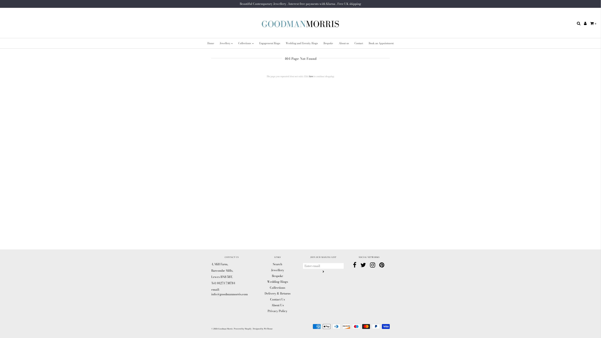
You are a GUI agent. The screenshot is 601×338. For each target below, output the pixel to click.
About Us (277, 305)
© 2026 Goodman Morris (222, 328)
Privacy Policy (277, 311)
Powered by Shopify (243, 328)
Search (277, 264)
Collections (277, 287)
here (311, 76)
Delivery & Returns (277, 293)
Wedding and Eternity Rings (302, 43)
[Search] (577, 23)
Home (210, 43)
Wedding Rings (277, 281)
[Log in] (584, 23)
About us (344, 43)
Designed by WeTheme (263, 328)
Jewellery (277, 270)
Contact (358, 43)
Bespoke (328, 43)
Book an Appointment (381, 43)
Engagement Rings (269, 43)
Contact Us (277, 299)
